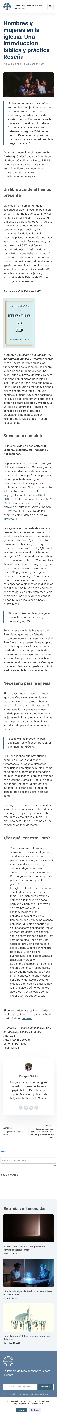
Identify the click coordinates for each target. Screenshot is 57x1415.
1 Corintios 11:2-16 (35, 495)
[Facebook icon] (21, 1108)
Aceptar (21, 1410)
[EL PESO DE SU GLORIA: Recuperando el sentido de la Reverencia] (28, 1228)
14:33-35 (9, 499)
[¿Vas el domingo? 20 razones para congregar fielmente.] (28, 1317)
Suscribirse (45, 1387)
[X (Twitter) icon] (31, 1108)
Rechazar (35, 1410)
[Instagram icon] (36, 1108)
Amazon (27, 1018)
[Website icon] (26, 1108)
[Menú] (50, 7)
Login (3, 1151)
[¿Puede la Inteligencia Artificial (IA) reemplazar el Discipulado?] (28, 1273)
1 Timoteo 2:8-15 (14, 511)
